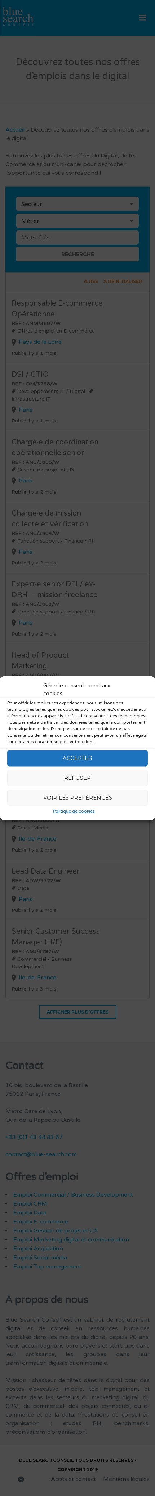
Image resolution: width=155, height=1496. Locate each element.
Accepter (77, 758)
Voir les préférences (77, 797)
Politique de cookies (74, 810)
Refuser (77, 777)
